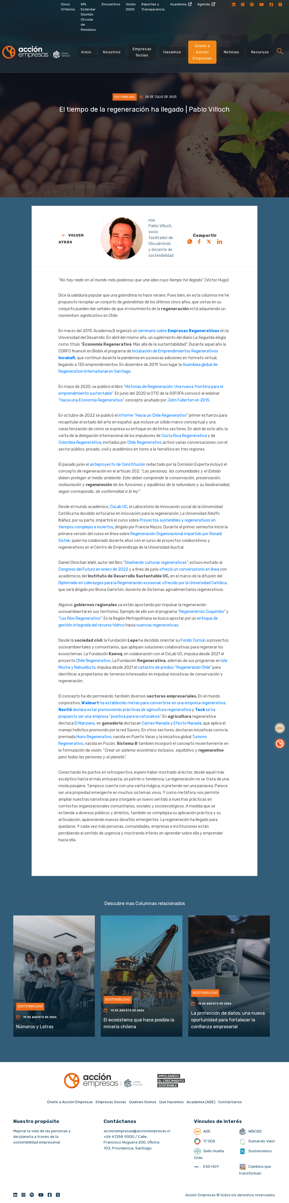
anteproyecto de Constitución (117, 464)
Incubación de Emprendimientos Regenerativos (175, 351)
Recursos (260, 52)
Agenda (203, 4)
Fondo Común (193, 640)
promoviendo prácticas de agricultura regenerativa (144, 709)
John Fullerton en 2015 (188, 400)
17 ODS (208, 1141)
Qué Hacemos (171, 1102)
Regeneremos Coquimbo (201, 611)
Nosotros (112, 52)
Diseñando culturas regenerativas (156, 562)
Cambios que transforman (255, 1169)
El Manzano (85, 723)
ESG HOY (210, 1166)
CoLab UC (118, 506)
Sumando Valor (261, 1141)
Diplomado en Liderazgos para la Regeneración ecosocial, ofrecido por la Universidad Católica (142, 582)
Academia (178, 4)
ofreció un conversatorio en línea (189, 569)
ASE (206, 1131)
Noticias (231, 52)
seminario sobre (153, 330)
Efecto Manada (188, 723)
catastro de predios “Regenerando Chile (174, 667)
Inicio (86, 52)
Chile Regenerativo (144, 442)
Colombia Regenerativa (79, 442)
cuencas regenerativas (157, 625)
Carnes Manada (156, 723)
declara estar (85, 709)
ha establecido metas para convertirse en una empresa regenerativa (162, 703)
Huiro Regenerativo (93, 736)
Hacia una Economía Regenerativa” (92, 400)
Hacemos (172, 52)
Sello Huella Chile (209, 1154)
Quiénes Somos (142, 1102)
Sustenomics (260, 1151)
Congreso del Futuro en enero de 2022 (93, 569)
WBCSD (255, 1131)
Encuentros (111, 4)
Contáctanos (230, 1102)
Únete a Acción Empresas (202, 52)
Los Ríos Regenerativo (80, 618)
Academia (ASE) (201, 1102)
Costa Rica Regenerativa (184, 435)
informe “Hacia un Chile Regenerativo (153, 415)
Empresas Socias (142, 52)
